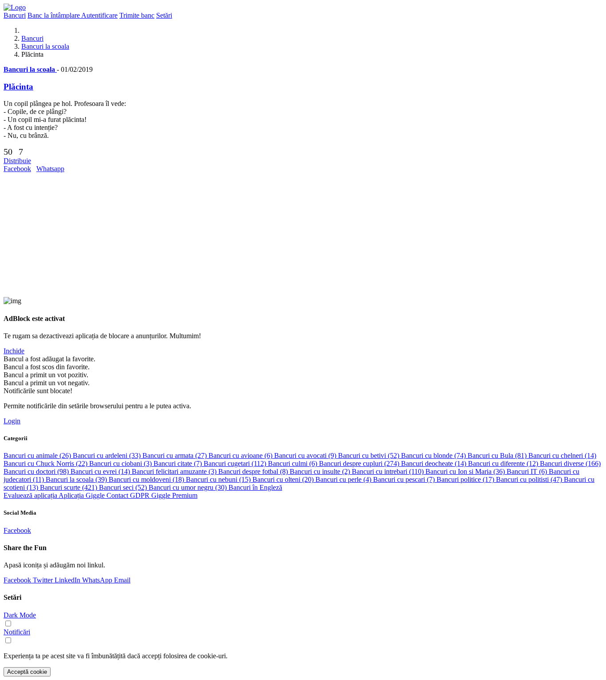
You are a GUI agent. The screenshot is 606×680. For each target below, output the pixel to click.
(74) (434, 455)
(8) (254, 471)
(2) (321, 471)
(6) (241, 455)
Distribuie (17, 160)
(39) (77, 479)
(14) (562, 455)
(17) (466, 479)
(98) (37, 471)
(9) (306, 455)
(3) (121, 463)
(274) (360, 463)
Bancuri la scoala (45, 46)
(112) (236, 463)
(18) (147, 479)
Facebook (17, 168)
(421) (69, 487)
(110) (388, 471)
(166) (570, 463)
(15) (219, 479)
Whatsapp (50, 168)
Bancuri (32, 38)
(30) (188, 487)
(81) (498, 455)
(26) (38, 455)
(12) (504, 463)
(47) (530, 479)
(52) (369, 455)
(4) (344, 479)
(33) (107, 455)
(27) (175, 455)
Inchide (14, 351)
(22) (46, 463)
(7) (178, 463)
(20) (283, 479)
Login (12, 421)
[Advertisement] (270, 235)
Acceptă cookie (27, 671)
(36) (466, 471)
